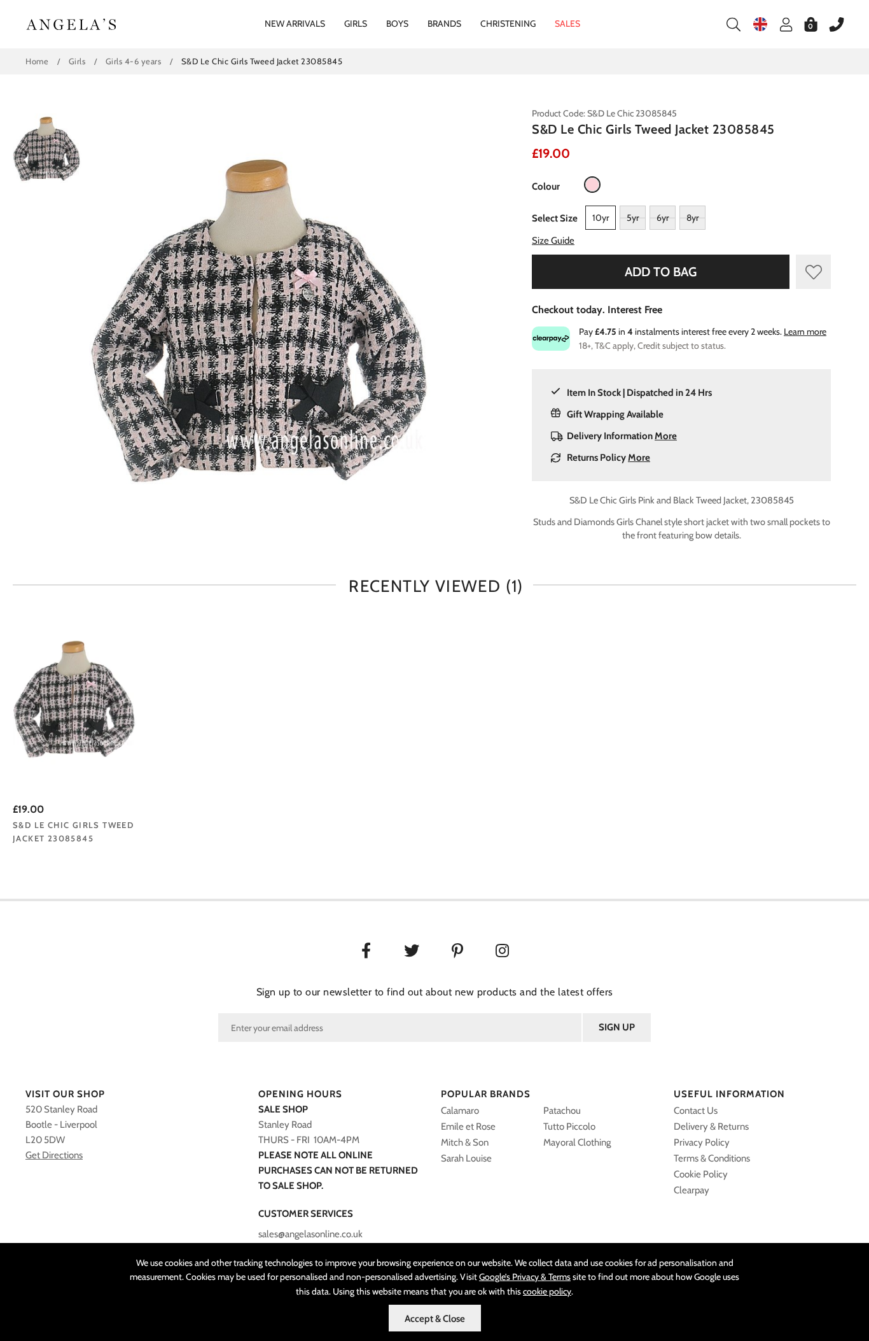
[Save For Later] (813, 272)
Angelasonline (71, 24)
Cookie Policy (701, 1174)
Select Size (555, 218)
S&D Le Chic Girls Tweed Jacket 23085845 (73, 831)
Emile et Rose (468, 1126)
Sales (567, 23)
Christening (508, 23)
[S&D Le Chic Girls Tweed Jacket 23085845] (75, 700)
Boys (397, 23)
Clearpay (691, 1190)
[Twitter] (412, 952)
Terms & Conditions (712, 1158)
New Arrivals (295, 23)
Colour (546, 186)
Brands (444, 23)
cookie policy (547, 1291)
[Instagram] (503, 952)
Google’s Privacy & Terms (525, 1276)
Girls (355, 23)
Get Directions (54, 1155)
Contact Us (696, 1110)
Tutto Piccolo (569, 1126)
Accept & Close (435, 1318)
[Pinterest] (457, 952)
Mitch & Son (465, 1142)
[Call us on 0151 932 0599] (830, 24)
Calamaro (460, 1110)
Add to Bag (661, 271)
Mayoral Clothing (577, 1142)
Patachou (562, 1110)
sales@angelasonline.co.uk (310, 1234)
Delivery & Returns (711, 1126)
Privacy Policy (702, 1142)
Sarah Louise (466, 1158)
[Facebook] (366, 952)
